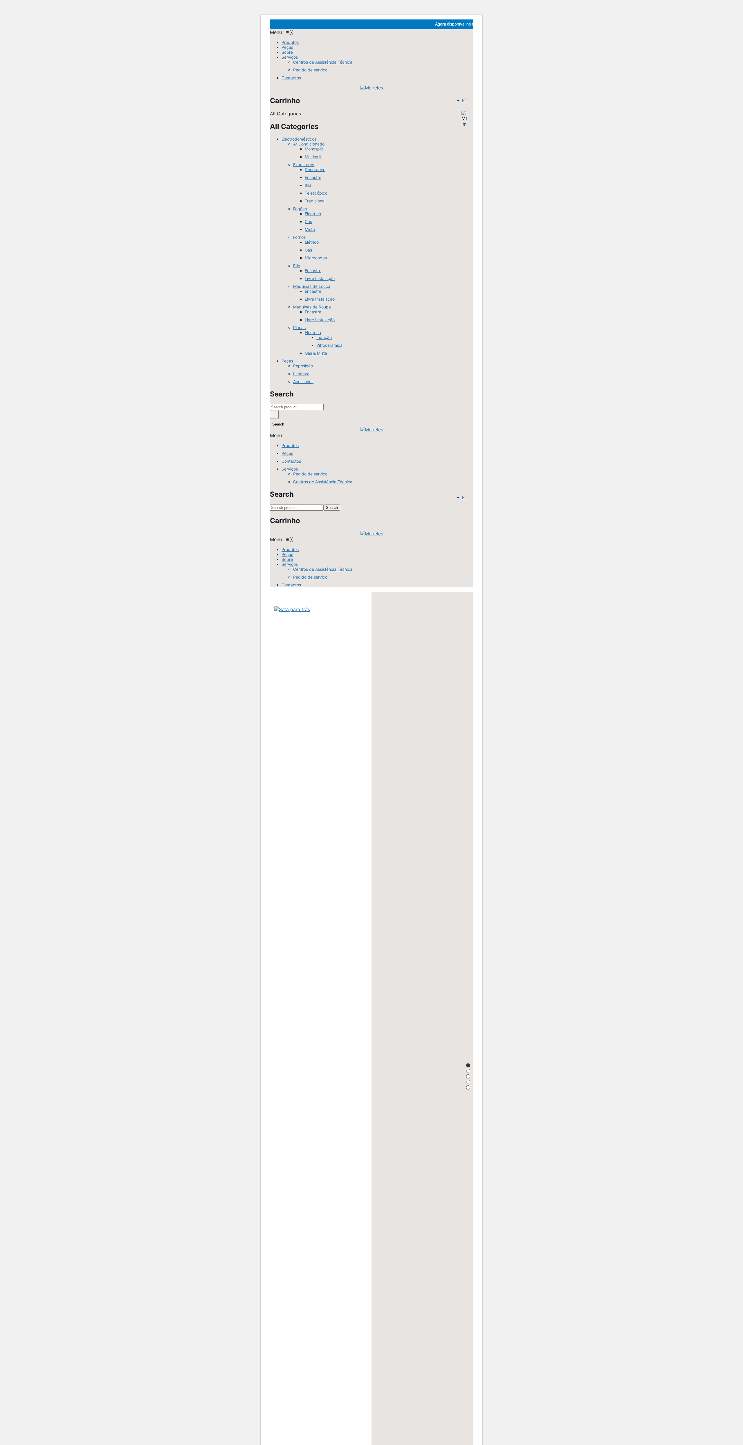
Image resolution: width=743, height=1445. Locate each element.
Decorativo (315, 169)
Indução (324, 337)
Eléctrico (313, 213)
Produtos (290, 445)
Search (274, 414)
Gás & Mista (316, 353)
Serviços (290, 468)
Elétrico (312, 242)
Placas (299, 327)
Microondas (316, 257)
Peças (287, 360)
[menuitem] (290, 42)
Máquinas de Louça (311, 286)
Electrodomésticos (299, 139)
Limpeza (301, 373)
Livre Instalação (320, 278)
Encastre (313, 177)
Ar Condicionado (308, 143)
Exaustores (303, 164)
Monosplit (314, 148)
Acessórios (303, 381)
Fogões (300, 208)
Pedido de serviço (310, 473)
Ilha (308, 185)
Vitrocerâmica (329, 345)
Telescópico (316, 193)
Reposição (303, 365)
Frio (296, 265)
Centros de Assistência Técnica (322, 481)
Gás (308, 221)
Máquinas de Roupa (312, 306)
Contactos (291, 461)
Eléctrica (313, 332)
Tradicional (315, 200)
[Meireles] (371, 88)
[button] (281, 32)
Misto (310, 229)
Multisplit (313, 156)
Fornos (299, 237)
